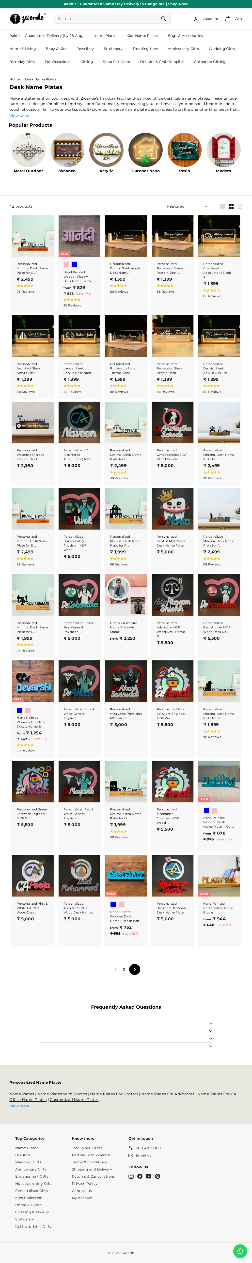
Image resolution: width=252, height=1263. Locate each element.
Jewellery (85, 48)
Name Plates (105, 35)
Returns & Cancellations (93, 1176)
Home (14, 79)
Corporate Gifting (210, 62)
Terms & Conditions (89, 1162)
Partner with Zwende (91, 1155)
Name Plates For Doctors (114, 1094)
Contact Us (82, 1190)
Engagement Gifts (31, 1176)
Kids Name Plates (142, 35)
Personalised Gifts (31, 1190)
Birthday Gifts (22, 62)
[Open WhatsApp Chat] (240, 1251)
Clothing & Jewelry (32, 1212)
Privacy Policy (84, 1183)
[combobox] (112, 19)
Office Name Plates (28, 1099)
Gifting (86, 62)
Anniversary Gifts (183, 48)
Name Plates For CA (217, 1094)
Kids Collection (29, 1198)
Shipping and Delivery (92, 1169)
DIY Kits (22, 1155)
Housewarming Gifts (34, 1183)
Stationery (113, 48)
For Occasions (58, 62)
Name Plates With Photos (62, 1094)
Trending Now (145, 48)
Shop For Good (116, 62)
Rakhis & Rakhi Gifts (33, 1226)
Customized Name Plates (74, 1099)
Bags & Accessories (185, 35)
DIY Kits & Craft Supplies (162, 62)
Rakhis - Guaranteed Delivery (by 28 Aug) (46, 35)
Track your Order (87, 1148)
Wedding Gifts (222, 48)
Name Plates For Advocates (167, 1094)
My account (82, 1198)
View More (19, 115)
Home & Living (22, 48)
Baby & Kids (56, 48)
